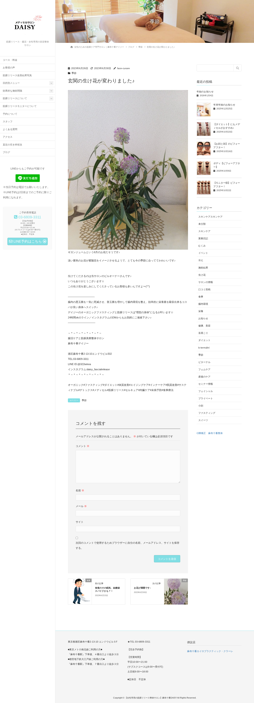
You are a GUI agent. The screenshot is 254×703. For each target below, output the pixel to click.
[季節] (176, 591)
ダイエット (204, 340)
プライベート (205, 398)
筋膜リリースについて (15, 98)
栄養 (200, 311)
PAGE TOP (244, 679)
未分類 (202, 224)
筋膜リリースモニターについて (20, 106)
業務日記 (203, 238)
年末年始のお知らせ (224, 104)
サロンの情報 (205, 282)
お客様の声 (9, 67)
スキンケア (204, 231)
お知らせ (203, 318)
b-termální (204, 347)
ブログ (6, 152)
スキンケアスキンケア (210, 216)
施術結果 (203, 267)
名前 (80, 490)
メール (81, 506)
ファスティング (206, 413)
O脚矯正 (201, 433)
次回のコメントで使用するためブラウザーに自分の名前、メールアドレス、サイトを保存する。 (127, 545)
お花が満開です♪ (142, 588)
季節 (74, 73)
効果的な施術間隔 (12, 90)
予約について (10, 114)
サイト (79, 521)
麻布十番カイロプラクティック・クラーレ (210, 651)
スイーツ (203, 420)
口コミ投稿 (204, 289)
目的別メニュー (11, 83)
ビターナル (204, 362)
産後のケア (204, 376)
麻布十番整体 (215, 433)
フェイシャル (205, 391)
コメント (82, 446)
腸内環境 (203, 304)
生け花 (202, 274)
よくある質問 (10, 129)
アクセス (7, 137)
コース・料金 (10, 60)
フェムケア (204, 369)
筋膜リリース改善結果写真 (17, 75)
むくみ (202, 245)
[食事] (80, 591)
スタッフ (7, 121)
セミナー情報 (205, 384)
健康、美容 (204, 325)
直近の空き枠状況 (12, 144)
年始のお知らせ (205, 91)
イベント (203, 253)
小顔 (200, 405)
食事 (200, 296)
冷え (200, 260)
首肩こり (203, 333)
